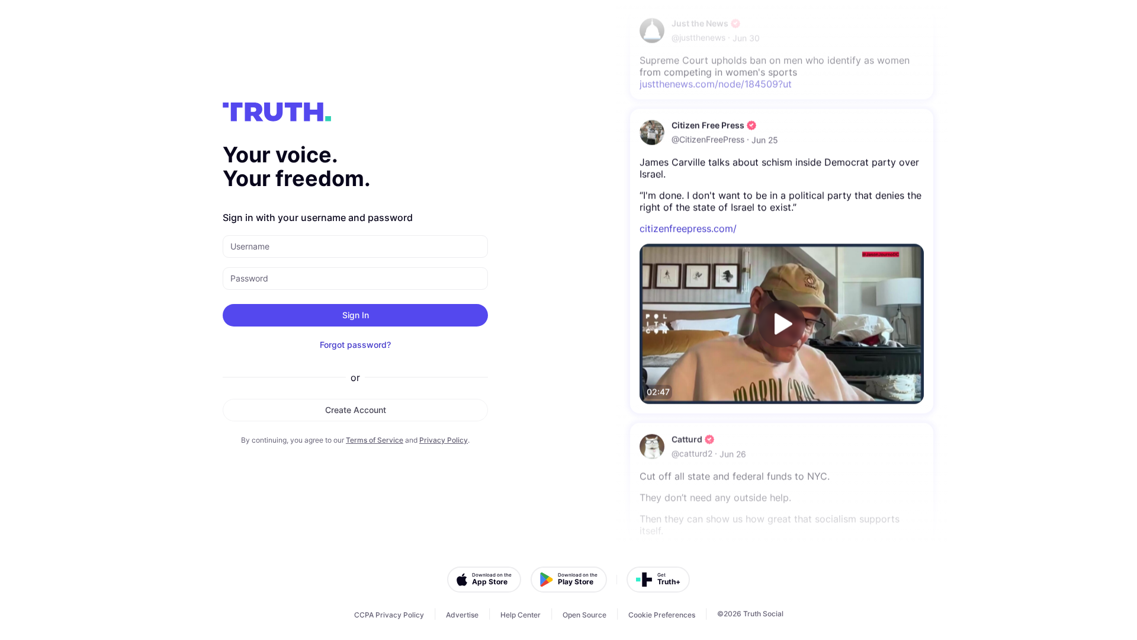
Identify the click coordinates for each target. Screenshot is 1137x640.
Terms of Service (374, 440)
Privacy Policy (443, 440)
